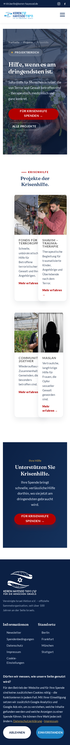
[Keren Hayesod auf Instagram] (58, 3)
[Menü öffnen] (62, 14)
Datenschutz (15, 645)
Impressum (14, 652)
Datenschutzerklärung (27, 721)
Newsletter (14, 632)
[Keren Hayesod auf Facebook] (64, 3)
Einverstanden (50, 732)
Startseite (13, 42)
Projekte (28, 42)
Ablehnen (17, 732)
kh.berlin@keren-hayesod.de (22, 3)
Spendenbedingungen (20, 639)
